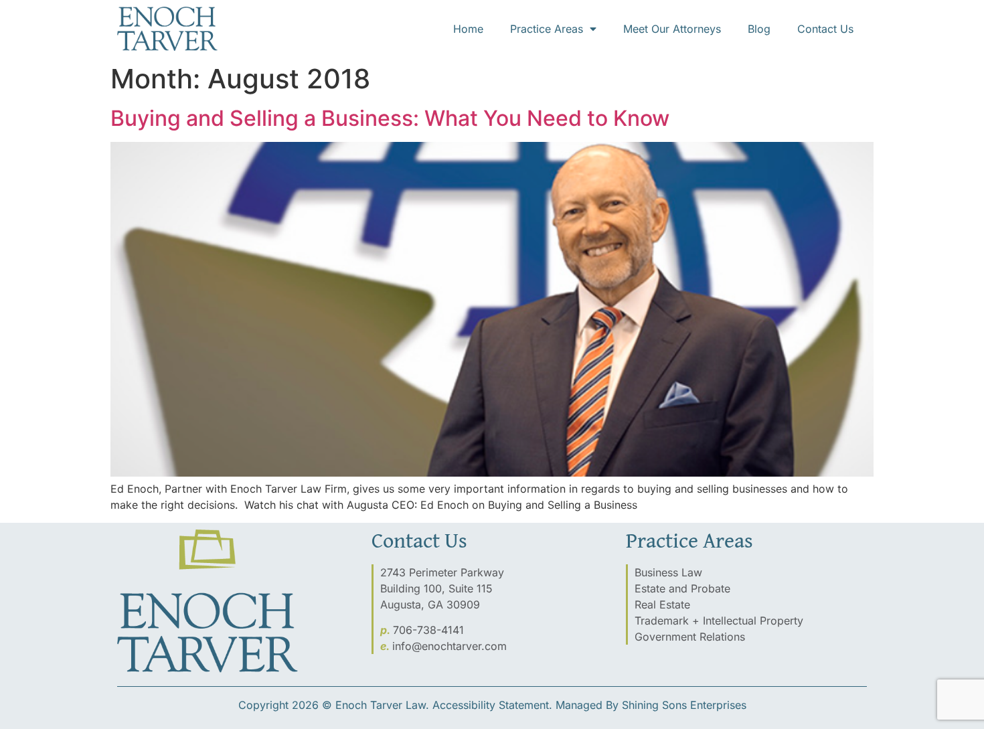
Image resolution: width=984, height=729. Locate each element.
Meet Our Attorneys (672, 28)
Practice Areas (546, 28)
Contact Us (825, 28)
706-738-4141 (428, 630)
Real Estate (662, 604)
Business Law (668, 572)
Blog (759, 28)
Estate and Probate (682, 588)
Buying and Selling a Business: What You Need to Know (389, 118)
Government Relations (690, 636)
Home (468, 28)
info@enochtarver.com (449, 646)
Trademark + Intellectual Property (719, 620)
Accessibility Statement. (492, 705)
